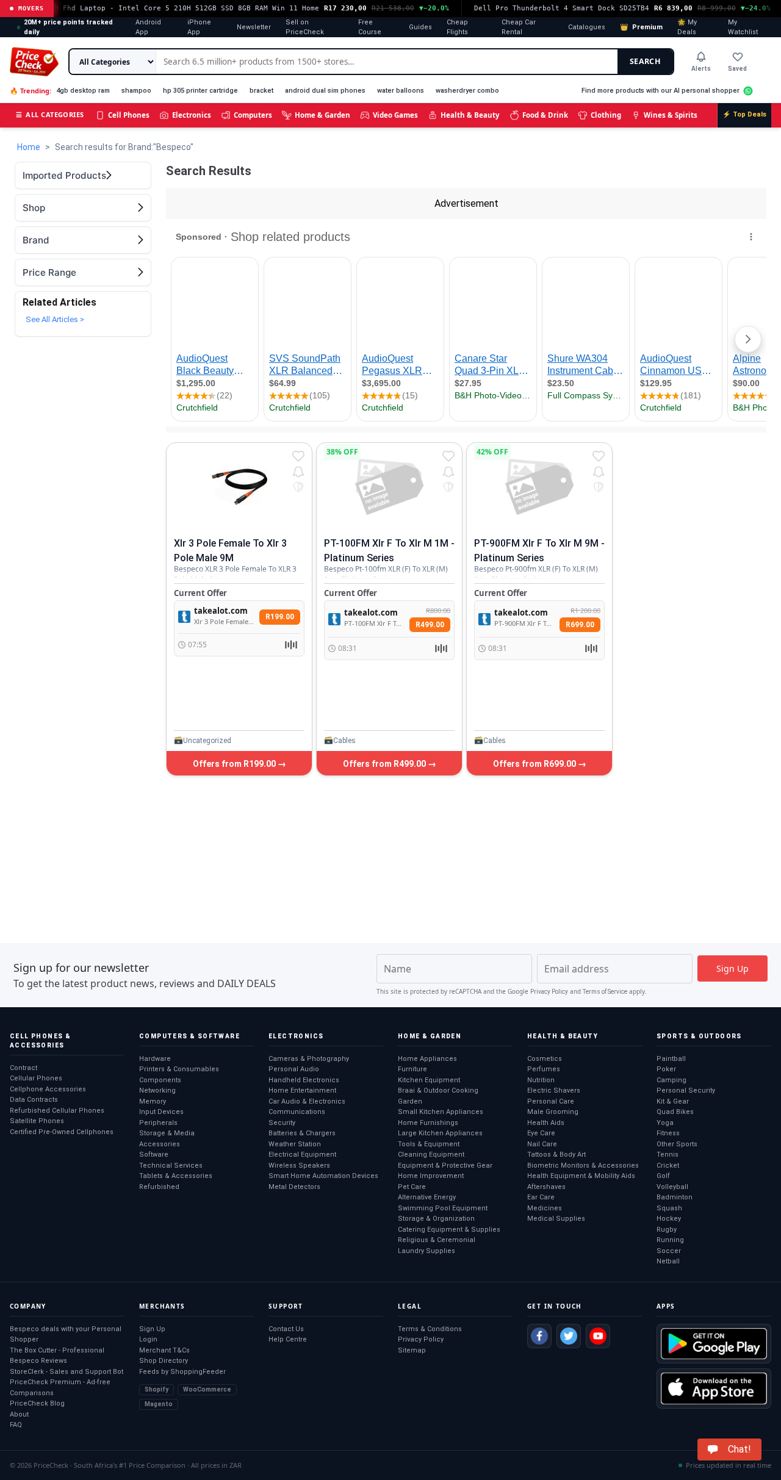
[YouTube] (598, 1336)
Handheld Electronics (303, 1080)
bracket (261, 91)
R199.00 (279, 616)
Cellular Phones (36, 1078)
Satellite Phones (37, 1121)
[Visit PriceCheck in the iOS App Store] (714, 1388)
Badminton (675, 1197)
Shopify (156, 1389)
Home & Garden (322, 115)
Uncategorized (207, 740)
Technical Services (171, 1165)
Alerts (701, 68)
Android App (148, 27)
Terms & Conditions (430, 1329)
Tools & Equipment (428, 1144)
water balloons (400, 91)
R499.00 (430, 624)
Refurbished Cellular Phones (57, 1111)
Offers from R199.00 (235, 764)
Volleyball (672, 1187)
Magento (159, 1404)
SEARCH (645, 61)
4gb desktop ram (83, 91)
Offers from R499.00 (385, 764)
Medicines (544, 1208)
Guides (420, 27)
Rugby (667, 1230)
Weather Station (294, 1144)
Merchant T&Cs (164, 1350)
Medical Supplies (556, 1219)
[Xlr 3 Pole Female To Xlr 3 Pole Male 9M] (239, 486)
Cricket (668, 1165)
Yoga (665, 1123)
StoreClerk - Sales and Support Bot (66, 1372)
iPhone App (199, 27)
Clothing (606, 115)
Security (281, 1123)
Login (148, 1339)
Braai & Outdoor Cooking (438, 1090)
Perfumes (543, 1069)
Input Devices (161, 1112)
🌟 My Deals (687, 27)
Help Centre (287, 1339)
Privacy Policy (549, 991)
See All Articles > (55, 319)
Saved (737, 68)
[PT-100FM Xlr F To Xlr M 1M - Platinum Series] (389, 486)
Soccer (669, 1251)
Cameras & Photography (308, 1059)
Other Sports (677, 1144)
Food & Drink (545, 115)
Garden (410, 1101)
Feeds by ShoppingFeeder (182, 1372)
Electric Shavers (553, 1090)
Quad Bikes (675, 1112)
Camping (671, 1080)
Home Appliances (427, 1059)
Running (670, 1240)
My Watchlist (743, 27)
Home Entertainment (302, 1090)
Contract (23, 1068)
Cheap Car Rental (519, 27)
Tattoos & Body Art (556, 1154)
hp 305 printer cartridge (200, 91)
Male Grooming (552, 1112)
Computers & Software (189, 1036)
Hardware (155, 1059)
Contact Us (286, 1329)
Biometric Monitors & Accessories (583, 1165)
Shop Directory (163, 1361)
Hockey (669, 1219)
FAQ (16, 1425)
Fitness (668, 1133)
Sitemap (412, 1350)
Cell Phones (128, 115)
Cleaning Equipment (431, 1154)
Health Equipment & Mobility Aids (581, 1176)
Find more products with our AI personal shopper (660, 91)
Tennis (667, 1154)
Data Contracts (34, 1100)
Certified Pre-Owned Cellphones (61, 1132)
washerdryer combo (467, 91)
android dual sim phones (325, 91)
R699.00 (580, 624)
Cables (344, 740)
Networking (157, 1090)
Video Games (395, 115)
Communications (296, 1112)
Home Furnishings (428, 1123)
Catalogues (586, 27)
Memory (152, 1101)
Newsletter (254, 27)
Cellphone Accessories (48, 1089)
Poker (666, 1069)
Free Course (369, 27)
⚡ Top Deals (744, 114)
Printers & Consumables (179, 1069)
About (19, 1414)
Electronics (191, 115)
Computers (253, 115)
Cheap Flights (457, 27)
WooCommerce (207, 1389)
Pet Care (412, 1187)
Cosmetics (544, 1059)
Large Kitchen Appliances (440, 1133)
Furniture (412, 1069)
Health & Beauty (470, 115)
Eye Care (541, 1133)
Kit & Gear (673, 1101)
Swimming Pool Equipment (443, 1208)
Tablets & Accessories (175, 1176)
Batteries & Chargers (302, 1133)
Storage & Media (167, 1133)
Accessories (159, 1144)
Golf (663, 1176)
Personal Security (686, 1090)
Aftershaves (546, 1187)
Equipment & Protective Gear (445, 1165)
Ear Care (541, 1197)
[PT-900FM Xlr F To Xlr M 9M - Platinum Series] (539, 486)
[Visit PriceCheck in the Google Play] (714, 1343)
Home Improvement (431, 1176)
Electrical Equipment (302, 1154)
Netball (668, 1261)
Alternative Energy (427, 1197)
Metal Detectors (294, 1187)
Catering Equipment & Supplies (449, 1230)
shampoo (136, 91)
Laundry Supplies (426, 1251)
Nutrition (541, 1080)
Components (160, 1080)
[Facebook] (539, 1336)
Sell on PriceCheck (305, 27)
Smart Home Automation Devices (323, 1176)
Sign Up (152, 1329)
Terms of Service (605, 991)
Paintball (671, 1059)
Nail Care (542, 1144)
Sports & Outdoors (699, 1036)
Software (153, 1154)
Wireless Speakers (299, 1165)
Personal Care (550, 1101)
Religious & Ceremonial (436, 1240)
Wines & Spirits (670, 115)
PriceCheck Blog (37, 1403)
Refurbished (159, 1187)
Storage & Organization (436, 1219)
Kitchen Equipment (429, 1080)
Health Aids (545, 1123)
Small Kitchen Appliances (440, 1112)
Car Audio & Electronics (306, 1101)
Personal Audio (293, 1069)
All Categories (50, 114)
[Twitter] (568, 1336)
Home (28, 147)
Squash (669, 1208)
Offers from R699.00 (535, 764)
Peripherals (158, 1123)
